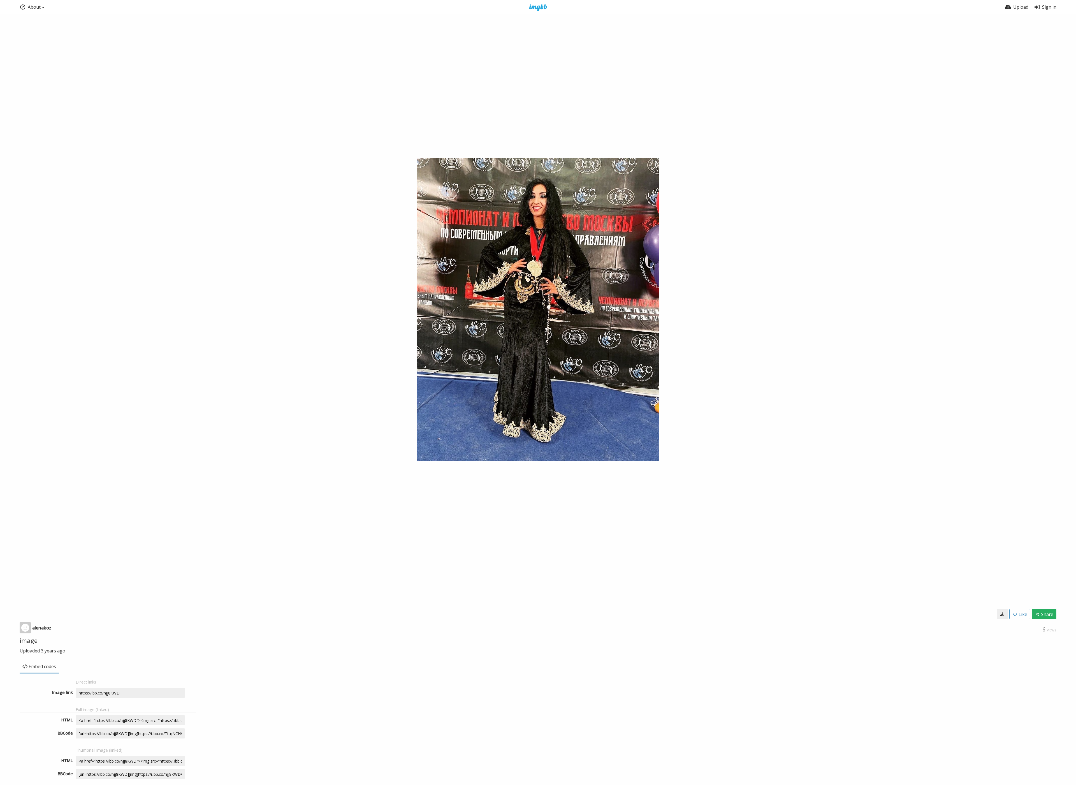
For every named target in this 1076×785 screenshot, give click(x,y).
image (29, 640)
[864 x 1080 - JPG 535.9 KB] (1002, 614)
